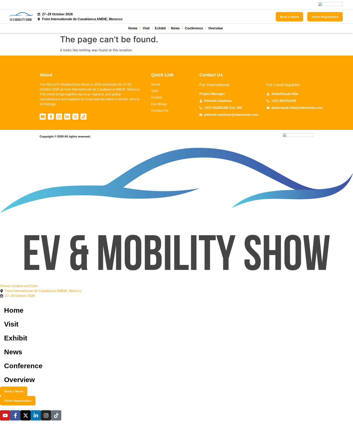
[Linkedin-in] (67, 117)
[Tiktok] (83, 117)
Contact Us (160, 110)
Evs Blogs (159, 104)
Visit (146, 28)
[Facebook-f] (51, 117)
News (175, 28)
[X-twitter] (75, 117)
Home (132, 28)
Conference (194, 28)
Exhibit (160, 28)
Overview (215, 28)
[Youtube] (43, 117)
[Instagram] (59, 117)
